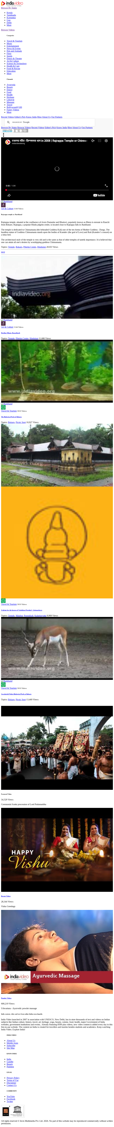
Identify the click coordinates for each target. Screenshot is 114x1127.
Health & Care (13, 66)
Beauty (10, 87)
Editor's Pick (20, 117)
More (9, 25)
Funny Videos (13, 110)
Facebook (11, 1099)
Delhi (9, 22)
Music (9, 43)
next (3, 252)
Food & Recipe (13, 68)
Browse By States (9, 8)
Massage (10, 102)
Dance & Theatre (14, 58)
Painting (10, 1066)
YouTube (11, 1096)
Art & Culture (13, 61)
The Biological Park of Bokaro (11, 417)
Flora (9, 53)
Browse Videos (8, 30)
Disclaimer (11, 1083)
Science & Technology (17, 63)
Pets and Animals (14, 51)
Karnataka (11, 17)
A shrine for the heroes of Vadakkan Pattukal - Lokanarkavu (21, 610)
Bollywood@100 (14, 107)
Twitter (10, 1101)
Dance (9, 90)
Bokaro (19, 247)
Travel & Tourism (14, 41)
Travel (9, 105)
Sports (9, 56)
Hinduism (41, 247)
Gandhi (10, 1061)
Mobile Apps (12, 1043)
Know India (31, 117)
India (9, 1059)
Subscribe (11, 1045)
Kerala (10, 12)
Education (11, 71)
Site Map (11, 1048)
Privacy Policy (13, 1078)
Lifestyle (10, 100)
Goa (8, 20)
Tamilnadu (11, 15)
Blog (39, 117)
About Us (46, 117)
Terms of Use (12, 1080)
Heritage (10, 97)
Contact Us (12, 1085)
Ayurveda (11, 85)
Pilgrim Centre (29, 247)
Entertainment (13, 46)
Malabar (19, 615)
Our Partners (56, 117)
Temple (11, 247)
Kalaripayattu (40, 615)
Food (9, 92)
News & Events (14, 48)
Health (10, 95)
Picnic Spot (21, 422)
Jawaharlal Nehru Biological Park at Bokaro (16, 694)
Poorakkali (28, 615)
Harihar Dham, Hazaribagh (10, 333)
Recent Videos (7, 117)
